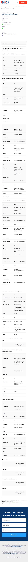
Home (2, 7)
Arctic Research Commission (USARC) (17, 7)
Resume (5, 35)
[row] (14, 66)
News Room (23, 2)
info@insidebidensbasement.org (14, 503)
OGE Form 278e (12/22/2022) (10, 33)
